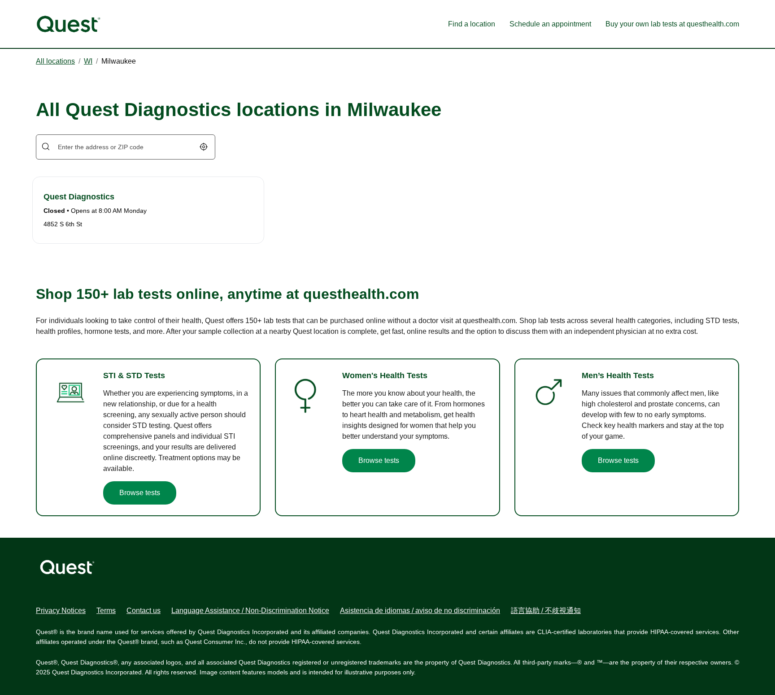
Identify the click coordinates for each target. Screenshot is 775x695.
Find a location (471, 24)
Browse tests (139, 492)
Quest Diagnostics (79, 196)
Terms (106, 610)
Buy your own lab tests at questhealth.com (672, 24)
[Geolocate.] (203, 146)
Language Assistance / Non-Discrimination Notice (250, 610)
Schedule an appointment (550, 24)
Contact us (143, 610)
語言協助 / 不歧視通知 (546, 610)
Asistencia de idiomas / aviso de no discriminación (420, 610)
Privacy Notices (61, 610)
